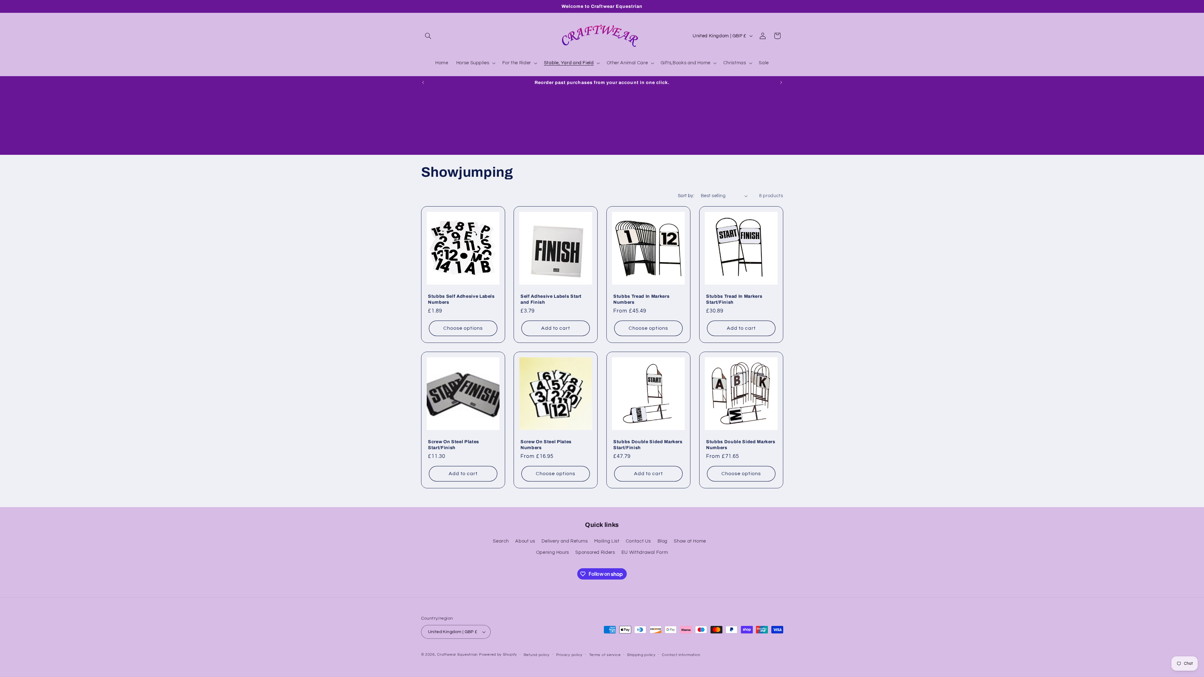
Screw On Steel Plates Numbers (546, 444)
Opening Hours (552, 552)
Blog (662, 541)
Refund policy (537, 655)
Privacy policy (569, 655)
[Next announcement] (781, 82)
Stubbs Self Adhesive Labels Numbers (461, 299)
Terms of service (605, 655)
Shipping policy (641, 655)
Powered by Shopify (498, 654)
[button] (428, 36)
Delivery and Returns (564, 541)
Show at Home (690, 541)
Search (501, 541)
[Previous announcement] (423, 82)
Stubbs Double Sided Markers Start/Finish (648, 444)
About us (525, 541)
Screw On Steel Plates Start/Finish (453, 444)
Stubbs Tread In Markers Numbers (641, 299)
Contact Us (638, 541)
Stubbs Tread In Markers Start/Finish (734, 299)
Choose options (463, 328)
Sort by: (686, 195)
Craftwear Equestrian (457, 654)
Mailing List (607, 541)
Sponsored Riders (595, 552)
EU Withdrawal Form (644, 552)
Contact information (681, 655)
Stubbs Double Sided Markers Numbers (740, 444)
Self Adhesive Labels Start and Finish (551, 299)
